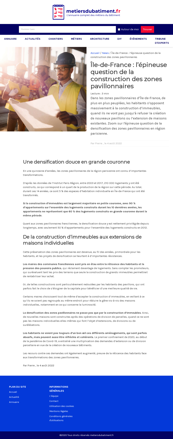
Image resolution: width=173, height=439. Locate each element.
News (105, 53)
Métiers (76, 38)
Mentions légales (58, 411)
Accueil (95, 53)
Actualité (14, 397)
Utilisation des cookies (61, 406)
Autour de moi (130, 29)
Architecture (99, 38)
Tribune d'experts (162, 40)
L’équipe (53, 396)
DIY (119, 38)
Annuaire (10, 38)
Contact (53, 401)
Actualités (32, 38)
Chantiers (55, 38)
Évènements (138, 38)
